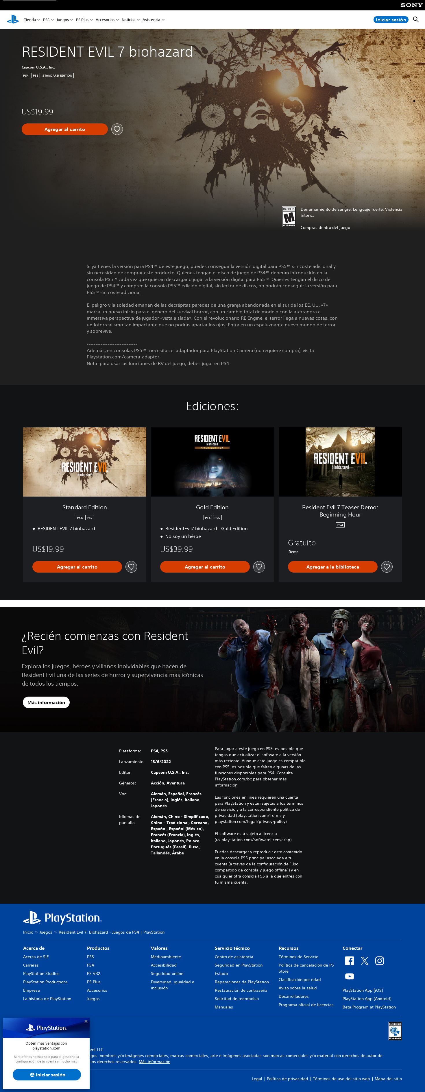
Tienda (30, 19)
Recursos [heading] (289, 948)
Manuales (224, 1007)
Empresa (31, 990)
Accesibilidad (164, 965)
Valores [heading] (159, 948)
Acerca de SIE (36, 956)
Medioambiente (166, 956)
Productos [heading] (98, 948)
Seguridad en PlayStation (239, 965)
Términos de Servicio (298, 956)
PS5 (46, 19)
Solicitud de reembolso (237, 998)
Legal (257, 1078)
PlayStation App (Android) (367, 998)
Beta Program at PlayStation (369, 1007)
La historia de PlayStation (47, 998)
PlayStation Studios (41, 973)
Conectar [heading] (352, 948)
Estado (221, 973)
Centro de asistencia (234, 956)
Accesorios (105, 19)
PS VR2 (93, 973)
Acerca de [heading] (34, 948)
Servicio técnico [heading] (232, 948)
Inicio (28, 932)
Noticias (128, 19)
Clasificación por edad (300, 979)
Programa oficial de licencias (306, 1004)
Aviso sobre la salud (298, 988)
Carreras (31, 965)
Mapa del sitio (388, 1078)
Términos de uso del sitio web (341, 1078)
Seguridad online (167, 973)
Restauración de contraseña (241, 990)
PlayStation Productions (45, 981)
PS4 (90, 965)
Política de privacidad (287, 1078)
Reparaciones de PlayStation (242, 981)
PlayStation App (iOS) (363, 990)
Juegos (63, 19)
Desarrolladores (294, 996)
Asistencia (151, 19)
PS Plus (82, 19)
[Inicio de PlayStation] (13, 19)
